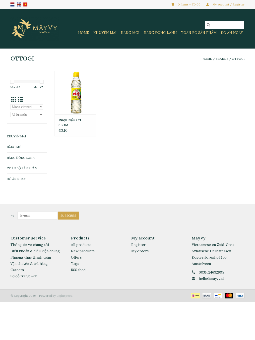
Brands (222, 58)
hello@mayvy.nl (211, 278)
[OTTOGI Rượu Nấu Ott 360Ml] (75, 92)
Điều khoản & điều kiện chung (35, 251)
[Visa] (239, 295)
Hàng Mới (130, 32)
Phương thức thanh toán (30, 257)
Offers (76, 257)
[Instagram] (241, 216)
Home (83, 32)
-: (12, 215)
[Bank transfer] (206, 295)
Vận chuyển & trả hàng (29, 263)
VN (25, 4)
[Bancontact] (217, 295)
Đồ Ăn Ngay (232, 32)
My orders (140, 251)
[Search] (208, 25)
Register (138, 244)
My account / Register (228, 4)
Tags (75, 263)
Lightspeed (64, 295)
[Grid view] (13, 99)
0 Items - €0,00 (189, 4)
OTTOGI (238, 58)
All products (81, 244)
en (19, 4)
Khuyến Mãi (105, 32)
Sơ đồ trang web (23, 276)
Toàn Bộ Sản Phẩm (199, 32)
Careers (17, 270)
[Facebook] (232, 216)
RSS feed (78, 270)
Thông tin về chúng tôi (29, 244)
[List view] (20, 99)
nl (12, 4)
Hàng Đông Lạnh (160, 32)
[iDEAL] (195, 295)
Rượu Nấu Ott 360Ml (70, 122)
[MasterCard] (228, 295)
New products (83, 251)
